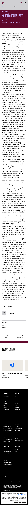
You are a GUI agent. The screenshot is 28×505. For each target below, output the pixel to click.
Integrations (6, 401)
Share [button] (21, 2)
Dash (16, 405)
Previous (6, 336)
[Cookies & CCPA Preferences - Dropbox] (14, 498)
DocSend (16, 411)
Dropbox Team (6, 377)
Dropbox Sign (17, 409)
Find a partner (7, 466)
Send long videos (7, 426)
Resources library (7, 453)
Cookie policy (17, 430)
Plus (15, 396)
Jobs (16, 451)
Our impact (17, 455)
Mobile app (6, 398)
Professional (17, 398)
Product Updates (18, 416)
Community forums (7, 458)
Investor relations (18, 453)
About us (16, 449)
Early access (6, 409)
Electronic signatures (8, 439)
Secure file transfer (7, 430)
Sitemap (16, 438)
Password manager (7, 432)
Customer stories (7, 451)
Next (20, 336)
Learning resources (19, 440)
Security (5, 407)
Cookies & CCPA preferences (18, 433)
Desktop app (6, 396)
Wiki (14, 140)
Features (5, 403)
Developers (6, 455)
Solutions (5, 405)
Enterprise (17, 403)
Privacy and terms (18, 428)
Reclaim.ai (17, 407)
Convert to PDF (7, 441)
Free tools (6, 414)
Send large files (7, 424)
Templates (6, 411)
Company (5, 11)
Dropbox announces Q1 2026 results (12, 374)
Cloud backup (6, 435)
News (3, 325)
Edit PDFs (5, 437)
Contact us (17, 426)
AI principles (17, 436)
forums (8, 72)
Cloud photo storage (8, 428)
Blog (4, 449)
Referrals (5, 460)
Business (16, 401)
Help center (17, 424)
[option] (11, 369)
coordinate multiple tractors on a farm (13, 134)
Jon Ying (6, 20)
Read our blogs (7, 476)
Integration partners (8, 464)
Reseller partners (7, 462)
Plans (16, 414)
